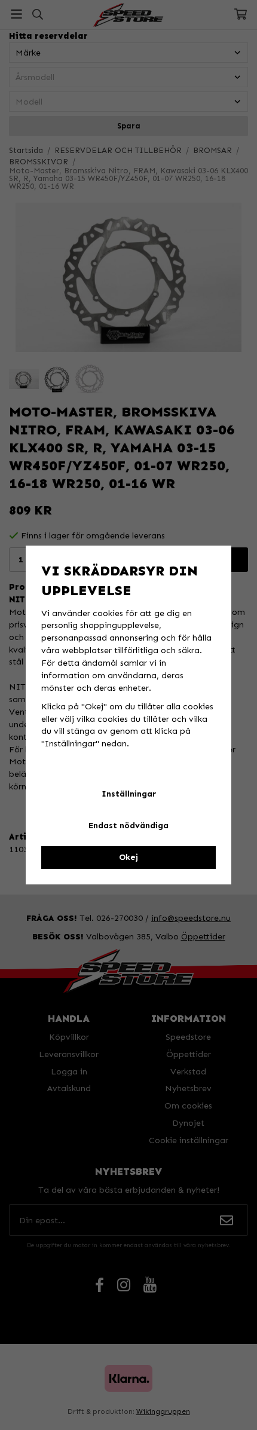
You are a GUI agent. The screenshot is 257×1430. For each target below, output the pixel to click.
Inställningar (129, 794)
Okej (128, 857)
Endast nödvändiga (128, 825)
